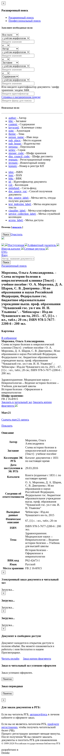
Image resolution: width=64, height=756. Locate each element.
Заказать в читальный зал (16, 402)
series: (12, 149)
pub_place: (15, 140)
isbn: (11, 172)
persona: (13, 146)
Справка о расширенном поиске (21, 97)
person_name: (16, 137)
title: (11, 121)
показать (17, 227)
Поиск (6, 234)
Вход (4, 255)
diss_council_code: (19, 156)
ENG (4, 251)
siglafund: (14, 188)
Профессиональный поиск (25, 20)
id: (10, 181)
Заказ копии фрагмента (37, 658)
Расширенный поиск (21, 17)
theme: (12, 133)
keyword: (14, 127)
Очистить (16, 234)
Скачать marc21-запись (15, 419)
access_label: (16, 220)
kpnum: (13, 166)
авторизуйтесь (38, 714)
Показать (6, 425)
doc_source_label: (19, 197)
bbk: (11, 178)
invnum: (13, 162)
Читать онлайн (10, 658)
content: (13, 124)
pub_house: (15, 143)
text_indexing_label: (20, 204)
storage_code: (16, 153)
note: (11, 130)
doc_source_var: (18, 191)
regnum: (13, 159)
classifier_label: (17, 210)
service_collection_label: (22, 213)
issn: (11, 175)
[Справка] (47, 248)
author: (12, 117)
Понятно (7, 679)
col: (11, 184)
